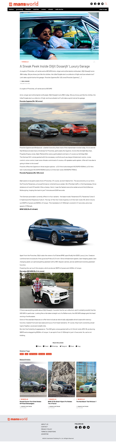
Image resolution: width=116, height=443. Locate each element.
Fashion (11, 9)
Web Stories (59, 9)
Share (39, 346)
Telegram (64, 346)
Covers (43, 9)
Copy (78, 346)
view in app (103, 9)
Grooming (19, 9)
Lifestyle (28, 9)
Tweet (46, 346)
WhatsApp (55, 346)
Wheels (50, 9)
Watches (36, 9)
